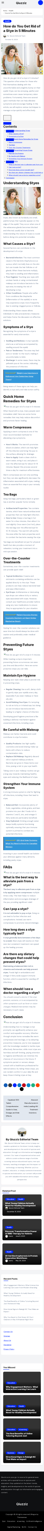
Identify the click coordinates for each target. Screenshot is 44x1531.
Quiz (4, 1521)
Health (7, 21)
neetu (11, 1261)
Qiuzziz (21, 3)
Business (10, 1453)
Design (21, 1453)
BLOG (24, 1527)
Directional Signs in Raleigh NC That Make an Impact (21, 1458)
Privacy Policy (9, 1349)
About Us (7, 1340)
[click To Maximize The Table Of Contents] (7, 117)
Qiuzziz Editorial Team (17, 36)
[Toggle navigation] (2, 2)
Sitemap (7, 1336)
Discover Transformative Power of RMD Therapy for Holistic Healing (21, 1233)
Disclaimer (8, 1345)
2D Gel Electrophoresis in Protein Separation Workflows (21, 1257)
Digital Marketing (13, 1527)
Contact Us (8, 1331)
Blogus (33, 1514)
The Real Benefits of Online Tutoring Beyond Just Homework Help (19, 1435)
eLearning (23, 1429)
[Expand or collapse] (7, 123)
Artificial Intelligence (34, 1521)
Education (10, 1199)
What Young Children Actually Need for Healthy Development (20, 1204)
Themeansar (22, 1517)
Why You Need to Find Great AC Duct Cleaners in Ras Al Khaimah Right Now (19, 1318)
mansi (11, 1236)
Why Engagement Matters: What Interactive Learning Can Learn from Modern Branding (21, 1286)
